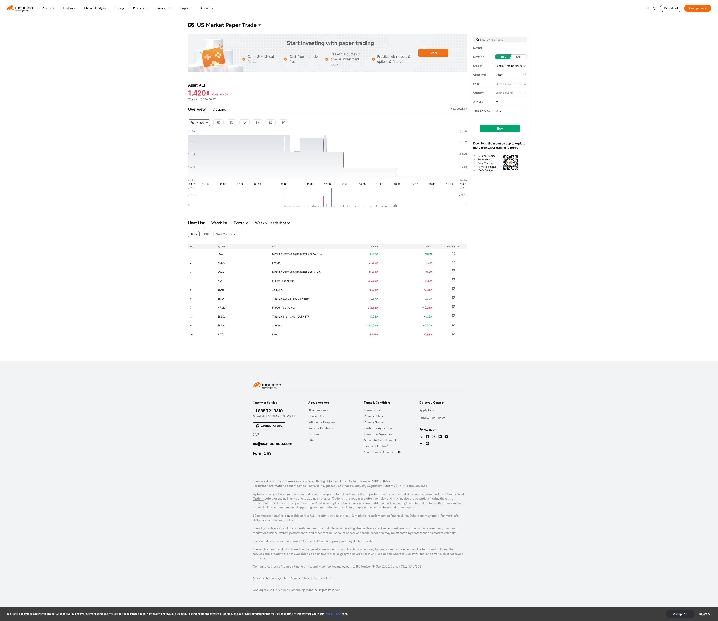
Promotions (140, 8)
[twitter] (421, 436)
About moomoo (318, 410)
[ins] (433, 436)
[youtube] (446, 436)
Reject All (705, 614)
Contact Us (316, 416)
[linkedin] (440, 436)
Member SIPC (369, 481)
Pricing (119, 8)
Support (186, 8)
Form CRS (262, 453)
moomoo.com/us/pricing (276, 520)
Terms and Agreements (379, 434)
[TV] (421, 443)
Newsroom (315, 434)
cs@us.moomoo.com (272, 443)
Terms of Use (372, 410)
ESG (311, 440)
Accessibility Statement (380, 440)
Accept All (680, 614)
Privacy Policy (332, 613)
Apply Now (426, 410)
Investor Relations (320, 428)
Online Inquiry (271, 426)
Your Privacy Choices (378, 452)
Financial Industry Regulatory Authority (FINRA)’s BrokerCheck (384, 486)
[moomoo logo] (20, 7)
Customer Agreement (378, 428)
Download (671, 8)
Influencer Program (321, 422)
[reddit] (427, 443)
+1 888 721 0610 (268, 411)
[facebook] (427, 436)
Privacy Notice (374, 422)
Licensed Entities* (376, 446)
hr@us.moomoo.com (433, 418)
